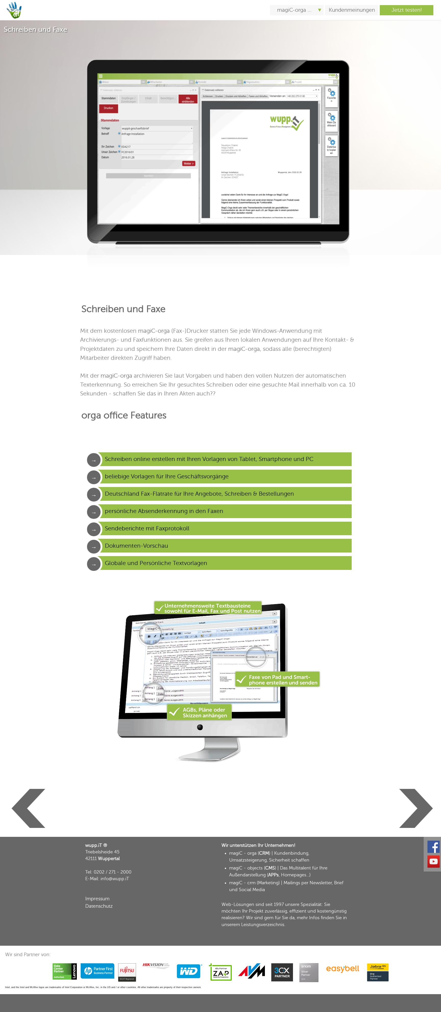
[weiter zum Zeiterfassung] (414, 788)
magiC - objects (246, 867)
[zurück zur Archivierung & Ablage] (26, 788)
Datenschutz (99, 906)
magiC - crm (242, 882)
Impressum (97, 898)
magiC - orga (242, 853)
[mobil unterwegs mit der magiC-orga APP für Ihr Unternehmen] (14, 2)
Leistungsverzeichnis (262, 924)
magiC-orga (154, 330)
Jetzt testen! (406, 10)
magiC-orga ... (294, 10)
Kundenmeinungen (352, 10)
